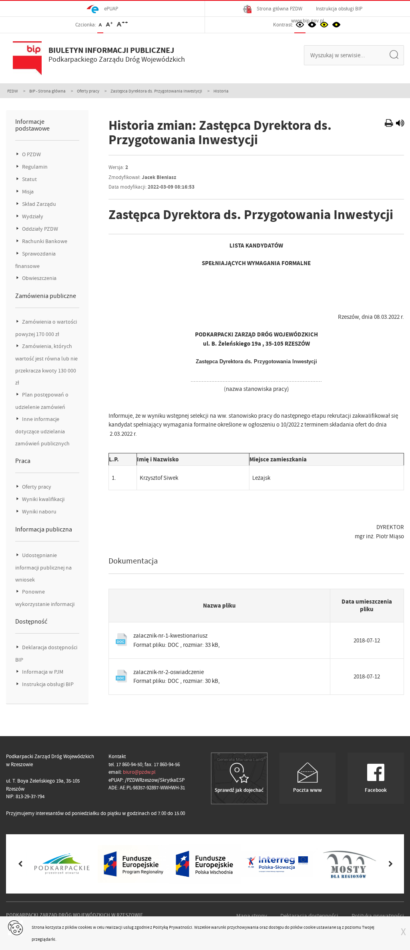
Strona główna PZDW (278, 8)
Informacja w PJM (42, 671)
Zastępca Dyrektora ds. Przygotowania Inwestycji (156, 91)
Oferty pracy (88, 91)
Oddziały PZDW (39, 228)
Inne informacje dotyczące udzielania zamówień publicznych (42, 431)
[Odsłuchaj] (400, 124)
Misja (27, 191)
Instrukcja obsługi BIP (339, 8)
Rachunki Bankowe (44, 241)
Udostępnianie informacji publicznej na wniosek (43, 567)
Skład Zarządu (38, 204)
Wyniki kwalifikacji (42, 499)
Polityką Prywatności (172, 927)
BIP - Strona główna (47, 91)
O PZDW (31, 154)
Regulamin (34, 166)
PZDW (12, 91)
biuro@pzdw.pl (139, 772)
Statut (29, 179)
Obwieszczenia (38, 278)
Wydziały (32, 216)
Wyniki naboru (38, 511)
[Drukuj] (390, 124)
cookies (85, 927)
